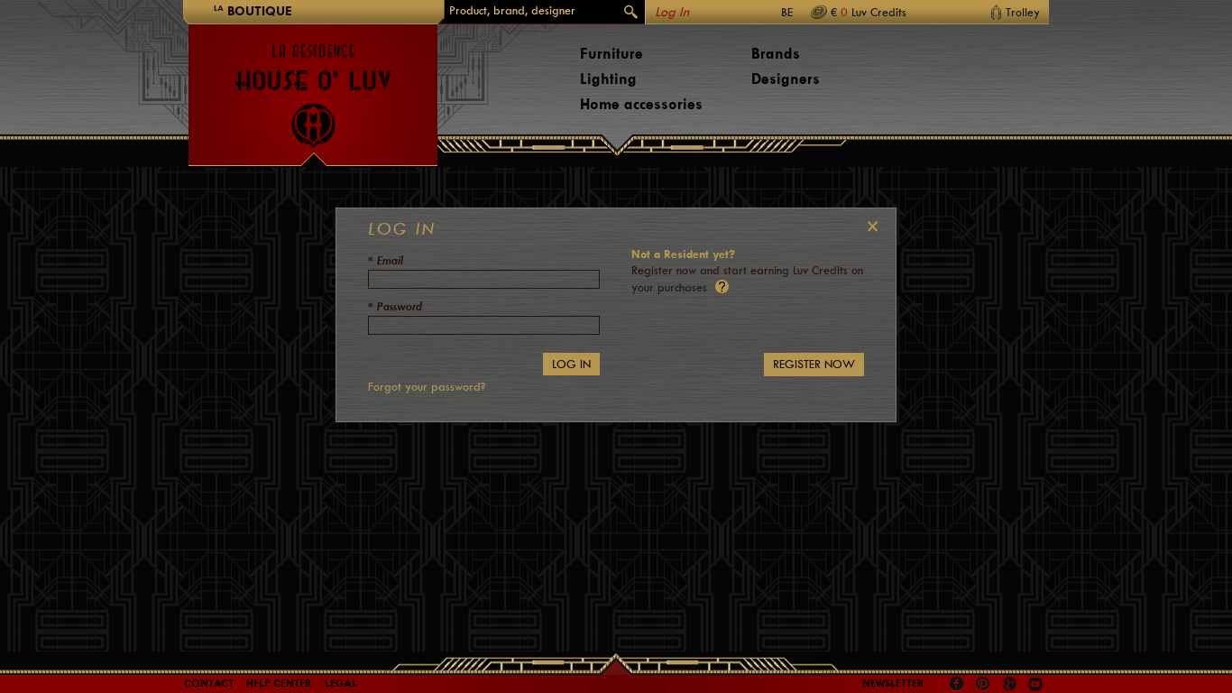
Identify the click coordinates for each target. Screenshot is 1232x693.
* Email (385, 260)
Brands (775, 53)
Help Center (279, 683)
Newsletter (893, 683)
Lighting (608, 79)
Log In (672, 12)
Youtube (1035, 684)
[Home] (312, 86)
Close (869, 226)
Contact (209, 683)
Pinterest (983, 684)
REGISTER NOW (814, 364)
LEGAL (341, 683)
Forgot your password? (426, 386)
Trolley (1023, 12)
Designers (785, 79)
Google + (1011, 685)
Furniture (611, 53)
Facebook (957, 684)
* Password (395, 306)
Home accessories (641, 104)
